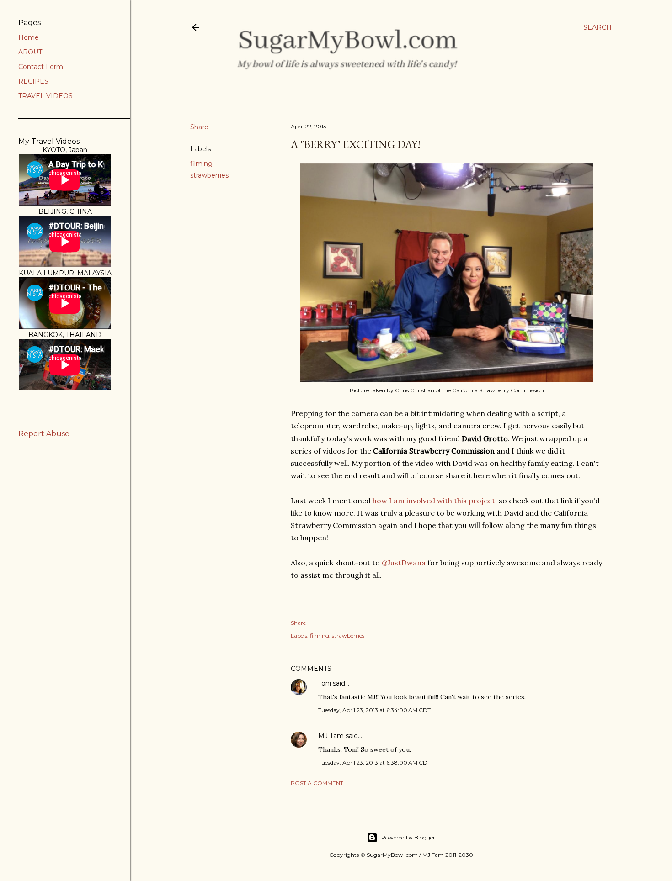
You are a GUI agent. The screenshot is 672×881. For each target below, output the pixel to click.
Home (28, 37)
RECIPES (33, 81)
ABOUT (30, 52)
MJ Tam (331, 736)
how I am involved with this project (433, 500)
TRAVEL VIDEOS (45, 96)
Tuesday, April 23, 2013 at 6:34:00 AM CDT (374, 710)
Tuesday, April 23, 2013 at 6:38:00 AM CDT (374, 762)
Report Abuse (43, 433)
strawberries (209, 175)
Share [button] (199, 127)
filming (201, 163)
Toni (324, 683)
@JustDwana (404, 562)
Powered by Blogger (408, 837)
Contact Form (40, 67)
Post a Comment (317, 783)
